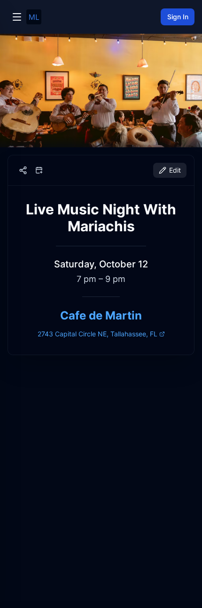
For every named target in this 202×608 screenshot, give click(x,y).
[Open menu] (17, 17)
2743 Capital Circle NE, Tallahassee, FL (97, 334)
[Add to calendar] (39, 170)
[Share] (23, 170)
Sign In (177, 17)
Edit (175, 170)
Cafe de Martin (101, 315)
